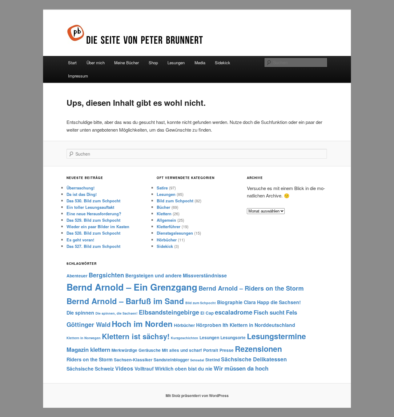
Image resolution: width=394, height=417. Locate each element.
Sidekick (222, 63)
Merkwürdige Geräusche (136, 350)
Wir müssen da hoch (241, 368)
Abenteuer (76, 276)
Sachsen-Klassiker (133, 360)
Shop (153, 63)
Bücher (163, 207)
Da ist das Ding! (81, 194)
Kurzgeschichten (184, 338)
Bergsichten (106, 275)
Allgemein (166, 220)
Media (200, 63)
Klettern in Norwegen (83, 338)
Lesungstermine (276, 336)
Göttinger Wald (88, 324)
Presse (226, 350)
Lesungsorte (233, 337)
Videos (124, 368)
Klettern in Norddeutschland (262, 324)
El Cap (207, 313)
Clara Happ (256, 302)
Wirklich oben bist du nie (183, 368)
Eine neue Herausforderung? (93, 213)
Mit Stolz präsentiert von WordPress (197, 395)
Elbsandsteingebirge (169, 312)
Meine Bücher (126, 63)
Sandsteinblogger (171, 360)
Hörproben (208, 324)
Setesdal (197, 360)
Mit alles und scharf (182, 350)
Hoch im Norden (142, 323)
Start (72, 63)
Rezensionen (258, 348)
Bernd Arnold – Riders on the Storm (251, 288)
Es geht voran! (80, 240)
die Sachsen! (286, 302)
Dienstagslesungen (175, 233)
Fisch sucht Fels (275, 312)
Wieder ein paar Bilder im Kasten (97, 226)
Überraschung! (80, 188)
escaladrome (233, 312)
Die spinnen (80, 312)
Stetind (212, 360)
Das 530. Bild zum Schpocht (93, 201)
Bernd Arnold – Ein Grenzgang (131, 286)
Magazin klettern (88, 349)
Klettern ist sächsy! (136, 336)
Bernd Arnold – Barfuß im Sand (125, 301)
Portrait (210, 350)
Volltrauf (144, 368)
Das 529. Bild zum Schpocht (93, 220)
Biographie (230, 302)
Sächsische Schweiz (90, 368)
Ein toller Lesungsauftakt (90, 207)
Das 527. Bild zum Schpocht (93, 246)
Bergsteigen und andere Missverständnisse (176, 275)
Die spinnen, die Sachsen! (116, 313)
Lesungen (176, 63)
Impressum (78, 76)
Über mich (95, 63)
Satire (162, 188)
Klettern (164, 213)
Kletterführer (168, 226)
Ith (225, 324)
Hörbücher (167, 240)
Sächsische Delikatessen (254, 359)
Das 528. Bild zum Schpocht (93, 233)
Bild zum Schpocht (175, 201)
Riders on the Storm (89, 359)
